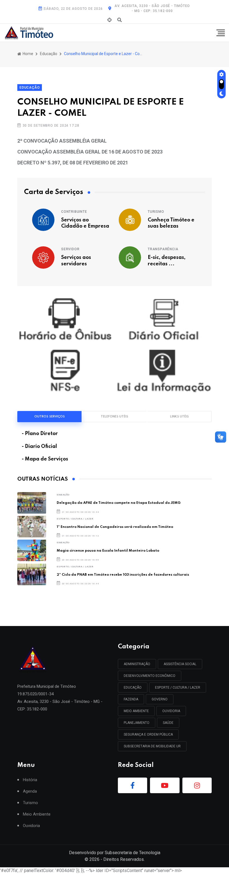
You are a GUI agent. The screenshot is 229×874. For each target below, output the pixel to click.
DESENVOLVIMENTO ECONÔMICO (149, 676)
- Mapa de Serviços (45, 459)
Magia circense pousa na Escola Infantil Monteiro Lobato (108, 550)
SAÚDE (168, 723)
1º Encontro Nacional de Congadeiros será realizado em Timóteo (115, 527)
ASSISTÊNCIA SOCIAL (180, 664)
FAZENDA (131, 699)
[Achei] (109, 20)
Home (27, 53)
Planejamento (136, 723)
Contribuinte (74, 212)
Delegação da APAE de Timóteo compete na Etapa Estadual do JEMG (119, 503)
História (30, 780)
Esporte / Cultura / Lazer (75, 519)
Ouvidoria (31, 826)
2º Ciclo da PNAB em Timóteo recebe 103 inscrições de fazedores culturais (123, 575)
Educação (48, 53)
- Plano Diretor (40, 433)
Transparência (163, 249)
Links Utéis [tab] (179, 416)
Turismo (156, 212)
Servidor (70, 249)
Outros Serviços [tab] (49, 416)
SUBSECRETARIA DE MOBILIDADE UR (152, 746)
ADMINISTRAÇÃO (137, 664)
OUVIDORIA (171, 711)
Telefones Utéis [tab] (114, 416)
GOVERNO (160, 699)
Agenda (30, 791)
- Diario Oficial (39, 446)
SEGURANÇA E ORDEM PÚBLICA (148, 734)
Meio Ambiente (136, 711)
